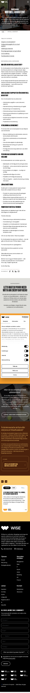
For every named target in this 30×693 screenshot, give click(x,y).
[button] (28, 2)
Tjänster (4, 556)
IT (17, 567)
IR (1, 602)
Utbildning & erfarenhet (7, 48)
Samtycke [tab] (5, 321)
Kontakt (19, 586)
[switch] (26, 351)
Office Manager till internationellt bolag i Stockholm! (13, 493)
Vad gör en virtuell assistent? (8, 42)
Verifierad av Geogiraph (8, 684)
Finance (19, 580)
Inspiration (3, 589)
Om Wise (3, 592)
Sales (18, 564)
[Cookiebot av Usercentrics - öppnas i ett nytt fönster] (22, 317)
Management (20, 561)
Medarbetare (20, 589)
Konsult (3, 560)
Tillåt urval (15, 370)
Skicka (5, 664)
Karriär (3, 594)
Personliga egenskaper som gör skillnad (11, 51)
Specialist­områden (20, 557)
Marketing (19, 575)
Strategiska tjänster (6, 565)
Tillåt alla (15, 366)
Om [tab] (24, 321)
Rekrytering (4, 562)
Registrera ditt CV (5, 600)
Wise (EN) (3, 605)
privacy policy (11, 658)
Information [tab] (15, 321)
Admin (18, 572)
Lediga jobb (4, 597)
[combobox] (2, 636)
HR (17, 577)
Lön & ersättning (5, 53)
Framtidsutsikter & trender (7, 56)
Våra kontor (19, 592)
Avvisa (15, 374)
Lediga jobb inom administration (15, 414)
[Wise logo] (6, 2)
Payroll (18, 569)
